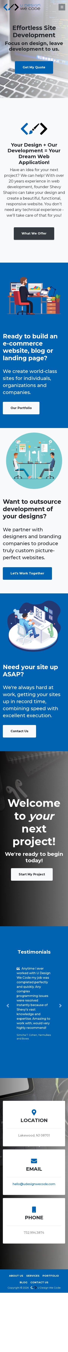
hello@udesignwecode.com (34, 1184)
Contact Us (19, 731)
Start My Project (32, 874)
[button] (8, 1005)
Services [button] (32, 1275)
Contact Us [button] (39, 1282)
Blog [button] (23, 1282)
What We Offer (34, 233)
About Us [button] (16, 1275)
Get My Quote (34, 67)
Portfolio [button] (50, 1275)
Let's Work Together (27, 573)
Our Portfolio (21, 408)
